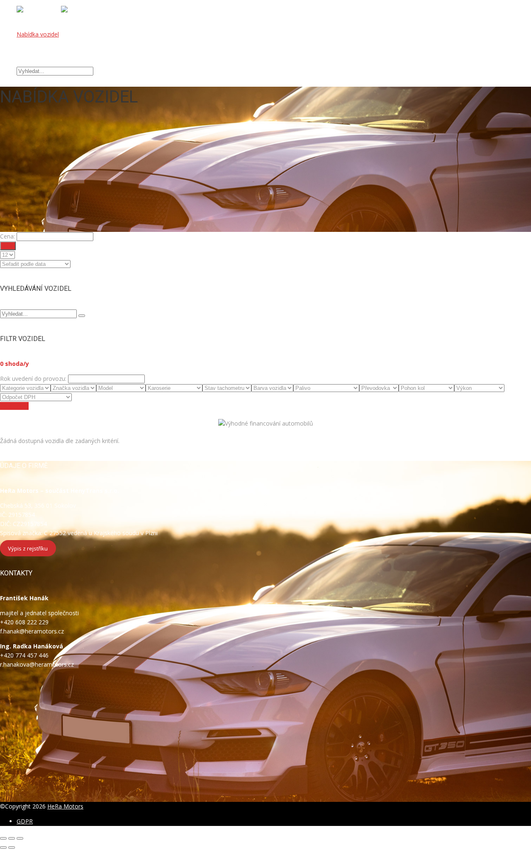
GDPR (25, 821)
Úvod (24, 25)
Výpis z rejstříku (28, 548)
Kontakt (27, 62)
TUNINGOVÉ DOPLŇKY (48, 52)
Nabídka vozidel (38, 34)
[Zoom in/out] (20, 838)
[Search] (81, 315)
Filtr (7, 246)
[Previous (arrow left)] (3, 847)
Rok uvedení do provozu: (33, 378)
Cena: (7, 236)
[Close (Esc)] (3, 838)
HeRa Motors (65, 806)
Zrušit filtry (14, 406)
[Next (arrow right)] (11, 847)
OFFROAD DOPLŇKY (45, 43)
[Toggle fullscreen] (11, 838)
